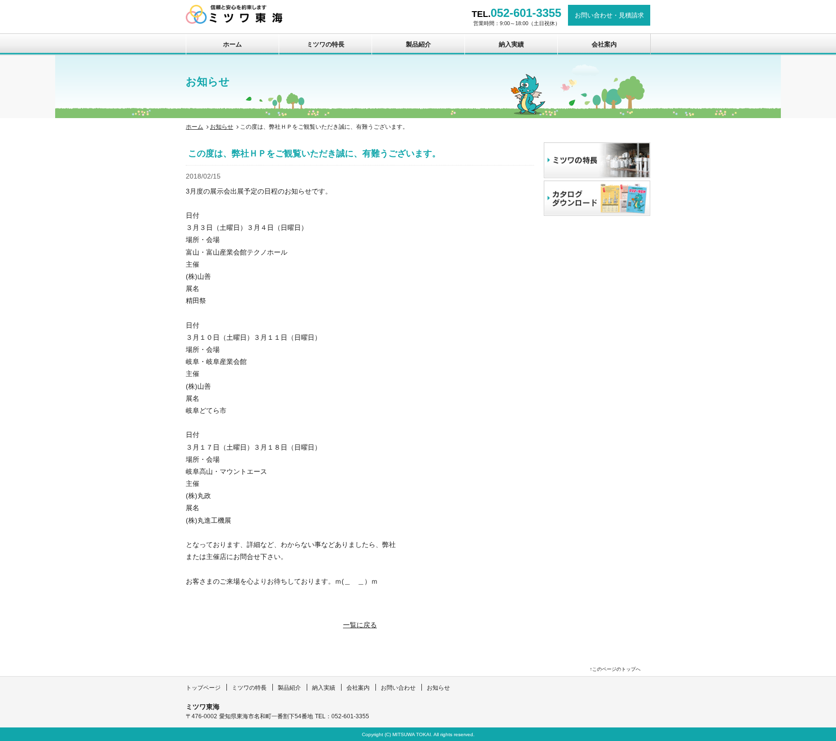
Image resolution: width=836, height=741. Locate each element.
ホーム (232, 44)
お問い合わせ (398, 687)
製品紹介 (418, 44)
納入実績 (511, 44)
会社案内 (604, 44)
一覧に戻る (360, 625)
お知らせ (221, 126)
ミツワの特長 (325, 44)
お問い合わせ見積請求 (609, 15)
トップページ (203, 687)
